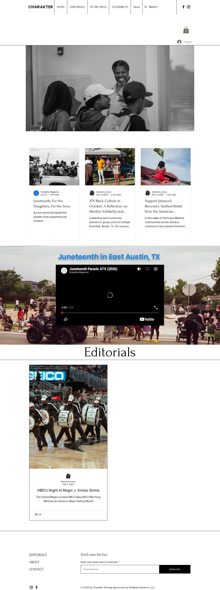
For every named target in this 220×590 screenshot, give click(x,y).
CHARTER (40, 7)
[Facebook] (183, 7)
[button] (186, 29)
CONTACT (36, 569)
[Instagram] (188, 7)
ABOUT (34, 562)
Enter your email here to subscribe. (99, 562)
